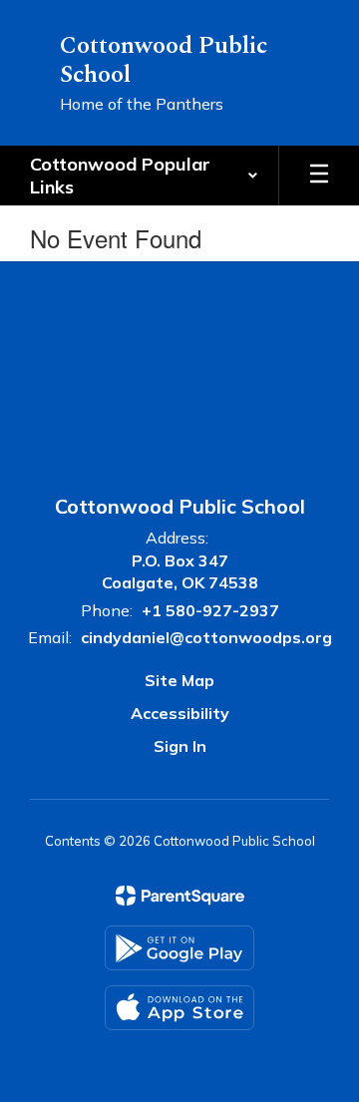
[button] (144, 175)
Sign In (180, 746)
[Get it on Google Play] (179, 947)
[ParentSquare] (180, 896)
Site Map (179, 680)
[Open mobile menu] (319, 175)
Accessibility (180, 713)
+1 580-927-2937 (210, 610)
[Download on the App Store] (179, 1007)
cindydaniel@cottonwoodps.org (206, 637)
